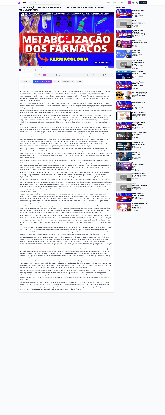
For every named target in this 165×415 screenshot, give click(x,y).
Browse (115, 3)
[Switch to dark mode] (137, 2)
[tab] (26, 75)
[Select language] (133, 2)
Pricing (123, 3)
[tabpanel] (66, 185)
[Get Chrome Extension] (129, 2)
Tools (107, 3)
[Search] (30, 3)
